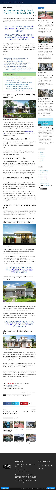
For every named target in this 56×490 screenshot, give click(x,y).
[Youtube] (42, 469)
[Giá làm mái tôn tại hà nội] (45, 122)
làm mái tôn (9, 395)
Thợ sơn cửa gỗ (43, 175)
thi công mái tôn (15, 395)
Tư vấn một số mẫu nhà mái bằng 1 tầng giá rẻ (15, 64)
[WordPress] (39, 469)
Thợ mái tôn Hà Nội (7, 441)
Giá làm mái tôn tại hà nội (44, 127)
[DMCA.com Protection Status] (43, 189)
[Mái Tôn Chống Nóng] (19, 424)
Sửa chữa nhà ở (43, 172)
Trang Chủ (4, 2)
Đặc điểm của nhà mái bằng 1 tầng (14, 61)
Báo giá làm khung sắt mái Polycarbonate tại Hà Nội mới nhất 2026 (7, 430)
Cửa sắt (41, 154)
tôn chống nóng (23, 395)
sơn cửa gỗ (17, 480)
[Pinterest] (49, 465)
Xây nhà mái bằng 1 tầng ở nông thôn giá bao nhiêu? (18, 63)
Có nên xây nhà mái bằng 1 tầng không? (15, 59)
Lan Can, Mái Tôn (41, 22)
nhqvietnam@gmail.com (12, 385)
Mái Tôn (13, 5)
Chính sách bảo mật (41, 488)
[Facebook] (39, 465)
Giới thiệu (34, 488)
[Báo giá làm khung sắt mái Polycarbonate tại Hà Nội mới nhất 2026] (8, 424)
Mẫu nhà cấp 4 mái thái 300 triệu (28, 411)
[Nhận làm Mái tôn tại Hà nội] (31, 424)
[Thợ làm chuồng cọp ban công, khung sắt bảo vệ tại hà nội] (45, 93)
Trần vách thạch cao (44, 183)
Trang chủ (5, 5)
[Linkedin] (45, 465)
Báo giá (14, 2)
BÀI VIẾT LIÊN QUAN (8, 418)
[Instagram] (42, 465)
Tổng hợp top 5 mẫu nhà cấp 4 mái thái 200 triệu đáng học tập (10, 412)
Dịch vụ (9, 2)
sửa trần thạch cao (31, 479)
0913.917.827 (11, 383)
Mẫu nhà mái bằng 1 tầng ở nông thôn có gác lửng (18, 69)
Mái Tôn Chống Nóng (18, 429)
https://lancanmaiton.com (14, 386)
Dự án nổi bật (20, 2)
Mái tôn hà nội (9, 7)
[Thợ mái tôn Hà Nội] (8, 437)
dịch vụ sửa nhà (23, 479)
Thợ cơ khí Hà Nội (44, 170)
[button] (53, 2)
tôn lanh (28, 395)
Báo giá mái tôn (24, 488)
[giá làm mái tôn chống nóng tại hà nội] (19, 437)
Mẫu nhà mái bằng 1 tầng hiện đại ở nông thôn (17, 66)
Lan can (41, 158)
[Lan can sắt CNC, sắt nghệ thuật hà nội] (45, 67)
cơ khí (4, 427)
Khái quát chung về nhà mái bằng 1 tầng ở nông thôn (16, 58)
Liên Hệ (29, 488)
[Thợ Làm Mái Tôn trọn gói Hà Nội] (31, 437)
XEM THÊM (16, 418)
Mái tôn (41, 152)
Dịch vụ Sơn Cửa (43, 179)
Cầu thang (42, 156)
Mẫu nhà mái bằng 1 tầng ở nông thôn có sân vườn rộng (19, 68)
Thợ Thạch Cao (43, 177)
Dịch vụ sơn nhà (43, 181)
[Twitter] (52, 465)
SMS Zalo (52, 488)
